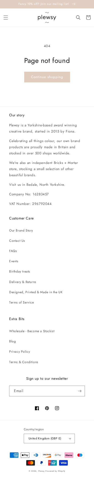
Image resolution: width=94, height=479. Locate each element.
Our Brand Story (21, 230)
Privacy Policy (19, 351)
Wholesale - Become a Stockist (31, 331)
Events (13, 261)
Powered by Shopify (55, 471)
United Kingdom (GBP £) (45, 438)
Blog (12, 341)
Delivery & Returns (22, 282)
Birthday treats (19, 271)
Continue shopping (47, 76)
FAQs (13, 251)
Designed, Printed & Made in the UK (36, 292)
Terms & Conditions (23, 362)
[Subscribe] (80, 391)
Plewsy (41, 471)
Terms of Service (21, 302)
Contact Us (17, 240)
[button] (6, 18)
